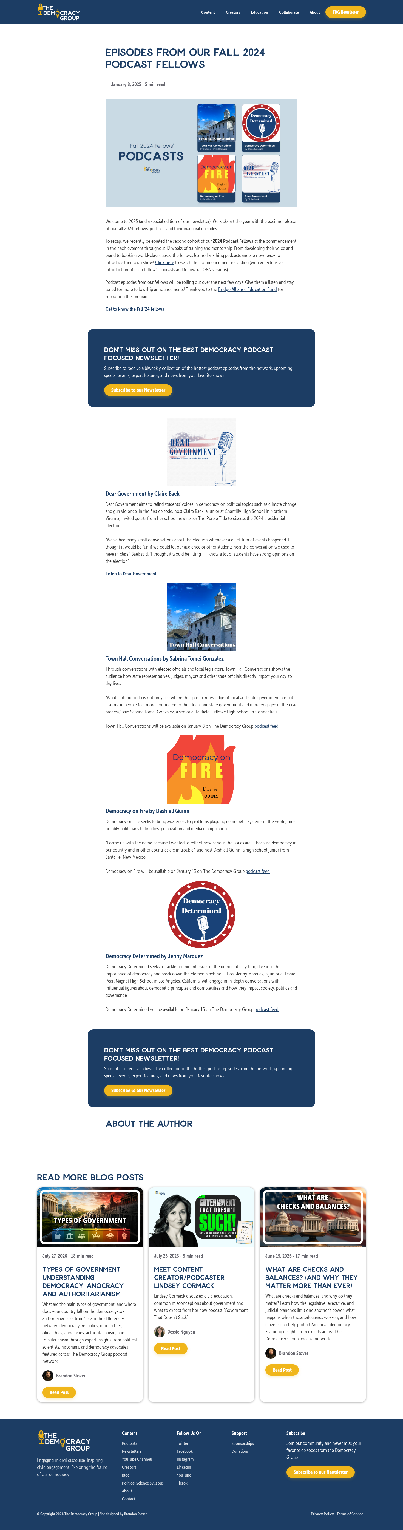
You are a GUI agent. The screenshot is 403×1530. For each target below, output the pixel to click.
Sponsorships (243, 1443)
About (315, 12)
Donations (240, 1451)
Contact (128, 1499)
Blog (126, 1475)
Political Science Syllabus (143, 1483)
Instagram (185, 1459)
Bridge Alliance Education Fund (247, 289)
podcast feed (266, 726)
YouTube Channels (137, 1459)
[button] (208, 12)
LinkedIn (184, 1467)
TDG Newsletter (346, 12)
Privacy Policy (322, 1514)
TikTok (182, 1483)
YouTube (184, 1475)
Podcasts (129, 1443)
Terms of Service (350, 1514)
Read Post (59, 1392)
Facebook (185, 1451)
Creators (233, 12)
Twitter (182, 1443)
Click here (164, 262)
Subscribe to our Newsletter (138, 390)
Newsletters (131, 1451)
